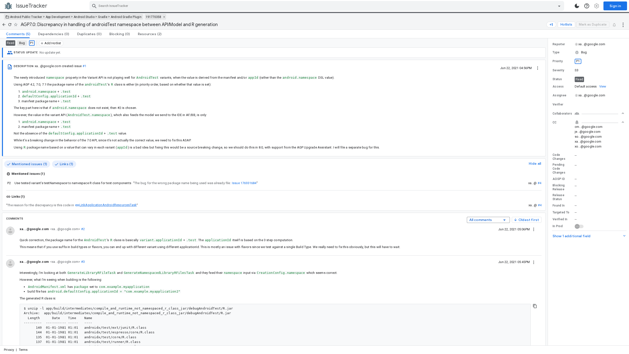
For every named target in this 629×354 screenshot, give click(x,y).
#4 (539, 183)
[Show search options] (559, 6)
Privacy (9, 350)
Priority (558, 61)
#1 (84, 66)
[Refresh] (10, 25)
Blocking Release (559, 187)
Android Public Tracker (26, 17)
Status (557, 79)
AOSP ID (559, 179)
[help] (587, 6)
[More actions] (623, 25)
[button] (588, 52)
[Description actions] (538, 68)
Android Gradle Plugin (126, 17)
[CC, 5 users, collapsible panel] (599, 122)
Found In (559, 205)
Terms (23, 350)
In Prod (558, 226)
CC (555, 122)
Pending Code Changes (559, 168)
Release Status (558, 197)
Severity (558, 70)
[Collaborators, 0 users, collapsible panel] (599, 113)
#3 (82, 262)
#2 (82, 229)
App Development (58, 17)
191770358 (153, 17)
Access (558, 86)
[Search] (94, 6)
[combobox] (327, 6)
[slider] (549, 191)
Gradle (102, 17)
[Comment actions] (534, 229)
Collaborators (562, 113)
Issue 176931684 (244, 183)
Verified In (560, 219)
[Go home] (4, 25)
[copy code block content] (535, 306)
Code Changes (559, 157)
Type (556, 52)
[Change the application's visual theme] (577, 6)
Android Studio (84, 17)
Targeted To (561, 212)
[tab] (18, 34)
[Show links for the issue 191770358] (164, 17)
